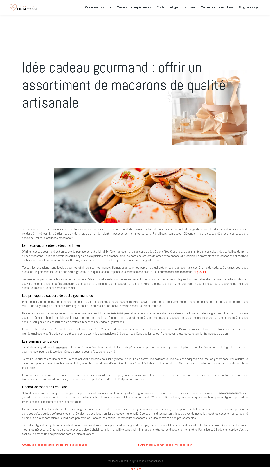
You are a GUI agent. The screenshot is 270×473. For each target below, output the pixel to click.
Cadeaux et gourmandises (175, 7)
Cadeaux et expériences (134, 7)
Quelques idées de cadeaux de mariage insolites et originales (55, 444)
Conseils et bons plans (217, 7)
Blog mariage (248, 7)
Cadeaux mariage (98, 7)
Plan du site (135, 468)
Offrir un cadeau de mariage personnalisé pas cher (166, 444)
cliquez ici (200, 272)
